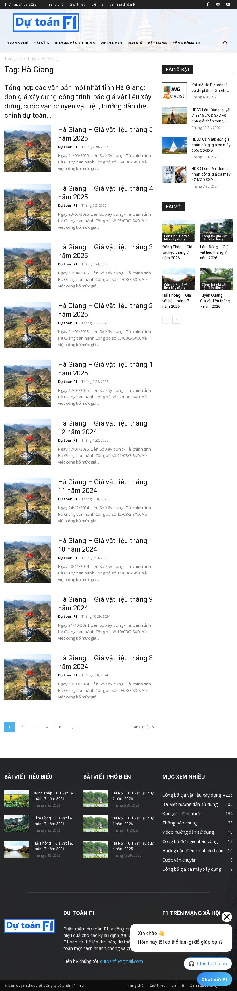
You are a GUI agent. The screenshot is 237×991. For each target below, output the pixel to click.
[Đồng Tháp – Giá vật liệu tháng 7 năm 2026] (178, 230)
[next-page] (73, 727)
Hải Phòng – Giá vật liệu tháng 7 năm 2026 (176, 301)
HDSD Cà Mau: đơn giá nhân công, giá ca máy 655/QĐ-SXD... (211, 145)
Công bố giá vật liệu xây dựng (176, 237)
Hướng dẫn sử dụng (75, 43)
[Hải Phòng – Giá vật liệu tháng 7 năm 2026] (178, 279)
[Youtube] (228, 4)
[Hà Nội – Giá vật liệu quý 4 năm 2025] (95, 849)
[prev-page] (166, 320)
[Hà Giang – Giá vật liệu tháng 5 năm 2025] (27, 148)
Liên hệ (97, 4)
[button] (225, 43)
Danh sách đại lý (122, 4)
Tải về (39, 43)
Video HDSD (111, 43)
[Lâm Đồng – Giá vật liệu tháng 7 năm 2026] (216, 230)
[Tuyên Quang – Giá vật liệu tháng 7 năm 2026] (216, 279)
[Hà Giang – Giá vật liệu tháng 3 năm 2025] (27, 266)
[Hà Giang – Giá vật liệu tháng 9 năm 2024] (27, 618)
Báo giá (134, 43)
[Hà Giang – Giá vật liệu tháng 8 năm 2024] (27, 677)
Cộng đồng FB (186, 43)
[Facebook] (207, 4)
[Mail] (217, 4)
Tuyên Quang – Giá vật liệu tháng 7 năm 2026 (215, 301)
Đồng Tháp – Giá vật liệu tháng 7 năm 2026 (177, 252)
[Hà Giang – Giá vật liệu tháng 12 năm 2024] (27, 442)
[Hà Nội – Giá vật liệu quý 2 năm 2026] (95, 798)
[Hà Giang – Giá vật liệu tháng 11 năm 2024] (27, 501)
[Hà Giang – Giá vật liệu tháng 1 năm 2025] (27, 383)
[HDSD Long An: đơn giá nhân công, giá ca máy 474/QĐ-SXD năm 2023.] (174, 174)
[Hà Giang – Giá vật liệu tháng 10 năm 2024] (27, 559)
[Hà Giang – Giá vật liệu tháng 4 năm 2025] (27, 207)
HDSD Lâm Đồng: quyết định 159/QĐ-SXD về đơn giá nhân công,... (211, 115)
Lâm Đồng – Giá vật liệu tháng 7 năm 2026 (214, 252)
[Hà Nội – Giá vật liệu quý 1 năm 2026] (95, 823)
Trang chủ (55, 4)
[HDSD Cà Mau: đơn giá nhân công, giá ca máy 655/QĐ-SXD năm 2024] (174, 145)
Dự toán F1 (67, 146)
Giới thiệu (77, 4)
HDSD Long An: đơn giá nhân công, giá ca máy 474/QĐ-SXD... (211, 174)
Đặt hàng (157, 43)
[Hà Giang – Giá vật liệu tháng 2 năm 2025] (27, 325)
